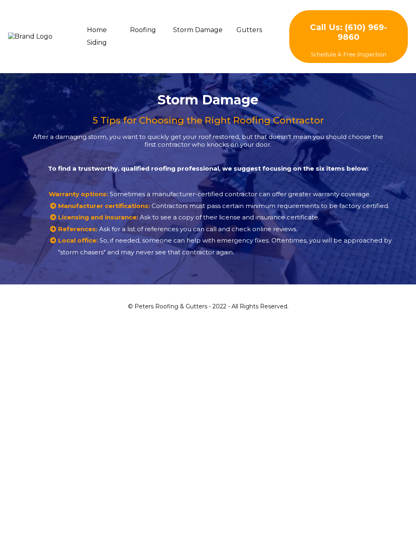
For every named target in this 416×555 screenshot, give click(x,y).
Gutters (249, 30)
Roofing (143, 30)
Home (97, 30)
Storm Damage (198, 30)
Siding (97, 42)
